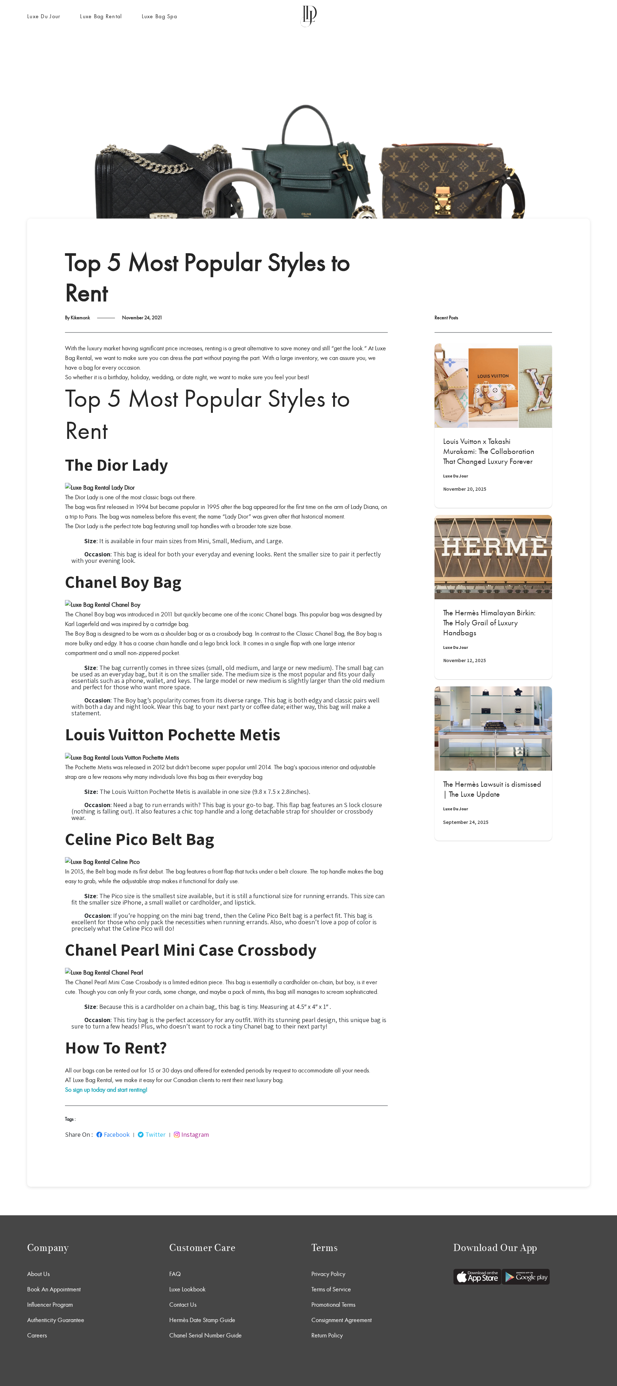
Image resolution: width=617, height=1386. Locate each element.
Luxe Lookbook (187, 1289)
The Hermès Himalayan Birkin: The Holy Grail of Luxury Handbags (489, 622)
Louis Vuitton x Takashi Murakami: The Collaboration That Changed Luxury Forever (488, 451)
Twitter (155, 1134)
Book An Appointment (54, 1289)
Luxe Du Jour (43, 16)
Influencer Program (50, 1305)
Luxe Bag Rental (101, 16)
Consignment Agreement (341, 1320)
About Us (38, 1274)
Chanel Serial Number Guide (205, 1335)
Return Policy (327, 1335)
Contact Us (182, 1305)
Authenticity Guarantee (55, 1320)
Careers (37, 1335)
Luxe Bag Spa (159, 16)
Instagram (195, 1134)
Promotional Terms (333, 1305)
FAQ (175, 1274)
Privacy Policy (328, 1274)
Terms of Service (331, 1289)
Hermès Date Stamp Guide (202, 1320)
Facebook (117, 1134)
